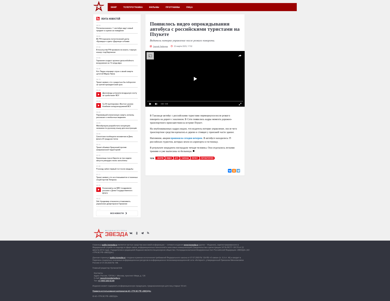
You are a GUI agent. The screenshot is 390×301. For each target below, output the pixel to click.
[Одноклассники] (234, 171)
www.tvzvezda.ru (191, 245)
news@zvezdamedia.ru (110, 278)
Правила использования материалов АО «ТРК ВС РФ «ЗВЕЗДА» (121, 291)
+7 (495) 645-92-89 (106, 281)
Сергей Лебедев (160, 46)
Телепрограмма (133, 7)
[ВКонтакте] (230, 171)
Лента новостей (110, 18)
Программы (173, 7)
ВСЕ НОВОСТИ (117, 213)
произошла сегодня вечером (186, 138)
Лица (189, 7)
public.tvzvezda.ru (109, 245)
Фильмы (154, 7)
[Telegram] (238, 171)
